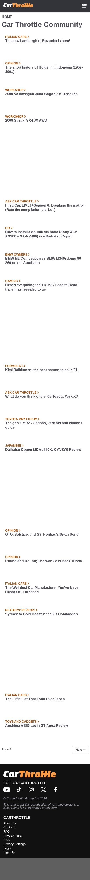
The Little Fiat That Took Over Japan (35, 699)
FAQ (6, 831)
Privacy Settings (14, 843)
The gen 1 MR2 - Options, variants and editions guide (43, 425)
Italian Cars (16, 37)
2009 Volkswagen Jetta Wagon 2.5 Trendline (41, 94)
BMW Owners (16, 254)
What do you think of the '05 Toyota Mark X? (41, 396)
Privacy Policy (12, 835)
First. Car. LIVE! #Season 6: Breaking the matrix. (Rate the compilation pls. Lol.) (44, 208)
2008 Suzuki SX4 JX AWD (26, 120)
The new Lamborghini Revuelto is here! (37, 41)
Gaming (11, 281)
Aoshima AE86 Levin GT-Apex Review (36, 725)
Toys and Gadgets (21, 721)
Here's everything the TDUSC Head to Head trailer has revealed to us (41, 287)
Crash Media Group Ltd (23, 798)
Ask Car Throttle (20, 201)
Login (7, 848)
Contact (8, 827)
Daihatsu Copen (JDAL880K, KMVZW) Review (43, 449)
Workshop (14, 90)
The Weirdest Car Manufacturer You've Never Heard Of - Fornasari (42, 590)
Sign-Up (9, 852)
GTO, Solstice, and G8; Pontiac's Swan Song (42, 534)
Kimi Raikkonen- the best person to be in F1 (41, 370)
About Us (9, 823)
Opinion (11, 63)
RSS (6, 839)
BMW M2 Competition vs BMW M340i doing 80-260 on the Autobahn (43, 261)
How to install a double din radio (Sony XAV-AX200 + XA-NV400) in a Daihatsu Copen (41, 234)
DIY (7, 228)
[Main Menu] (84, 5)
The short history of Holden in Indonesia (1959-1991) (44, 70)
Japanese (13, 445)
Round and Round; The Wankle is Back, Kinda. (44, 561)
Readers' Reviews (20, 610)
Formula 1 (14, 366)
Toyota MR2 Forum (21, 419)
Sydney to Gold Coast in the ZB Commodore (42, 614)
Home (7, 17)
